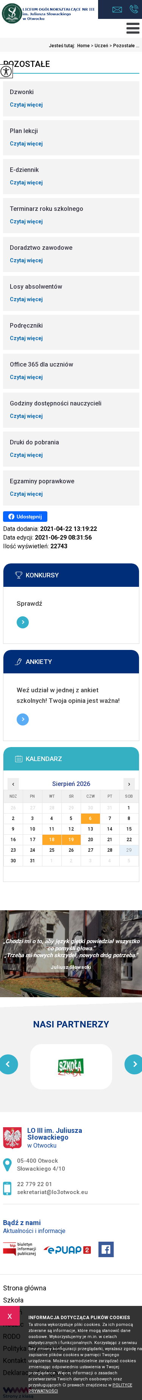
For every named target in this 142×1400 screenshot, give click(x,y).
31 (32, 860)
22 (129, 839)
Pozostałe (26, 64)
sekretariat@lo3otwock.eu (119, 9)
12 (71, 829)
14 (109, 829)
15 (129, 829)
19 (71, 839)
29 (129, 850)
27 (90, 850)
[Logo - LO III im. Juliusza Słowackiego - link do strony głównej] (49, 13)
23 (13, 850)
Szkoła (13, 1300)
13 (90, 829)
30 (13, 860)
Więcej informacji (23, 622)
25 (52, 850)
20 (90, 839)
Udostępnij (29, 517)
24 (32, 850)
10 (32, 829)
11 (52, 829)
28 (109, 850)
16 (13, 839)
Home (83, 45)
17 (32, 839)
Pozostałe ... (124, 45)
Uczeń (99, 45)
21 (109, 839)
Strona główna (24, 1288)
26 (71, 850)
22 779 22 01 (134, 9)
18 (52, 839)
